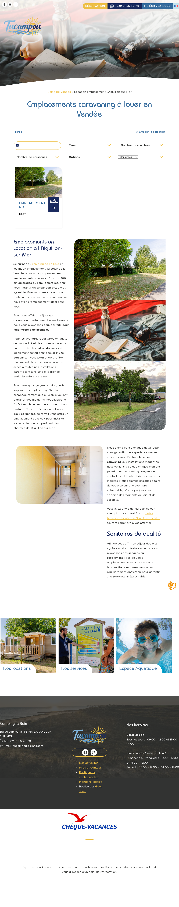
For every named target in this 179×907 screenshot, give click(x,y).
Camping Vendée (59, 92)
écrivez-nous (159, 6)
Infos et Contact (90, 767)
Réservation (95, 6)
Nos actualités (88, 763)
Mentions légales (90, 782)
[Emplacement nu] (38, 197)
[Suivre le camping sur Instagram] (10, 4)
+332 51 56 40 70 (127, 6)
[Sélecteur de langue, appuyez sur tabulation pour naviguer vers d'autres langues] (176, 6)
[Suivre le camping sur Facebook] (4, 4)
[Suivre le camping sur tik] (15, 4)
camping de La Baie (45, 264)
